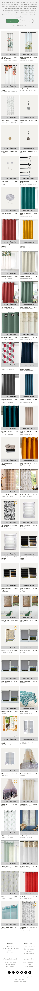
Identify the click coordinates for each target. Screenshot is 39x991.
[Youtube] (21, 972)
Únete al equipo (29, 949)
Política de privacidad (27, 977)
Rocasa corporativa (29, 947)
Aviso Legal (16, 977)
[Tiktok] (29, 972)
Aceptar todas (12, 21)
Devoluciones (29, 966)
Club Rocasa (10, 966)
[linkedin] (25, 972)
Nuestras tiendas (29, 953)
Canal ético (8, 977)
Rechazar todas (26, 21)
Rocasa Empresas (10, 962)
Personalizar (19, 25)
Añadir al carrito (10, 54)
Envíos (29, 964)
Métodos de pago (28, 962)
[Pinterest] (13, 972)
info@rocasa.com (10, 952)
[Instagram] (9, 972)
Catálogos (29, 951)
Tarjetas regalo (10, 964)
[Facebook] (17, 972)
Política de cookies (19, 979)
